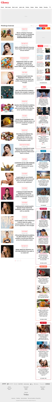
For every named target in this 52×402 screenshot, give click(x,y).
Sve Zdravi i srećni (43, 319)
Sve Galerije (43, 147)
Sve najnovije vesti (43, 82)
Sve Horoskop (43, 205)
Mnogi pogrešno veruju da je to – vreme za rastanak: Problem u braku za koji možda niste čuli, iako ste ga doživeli (43, 354)
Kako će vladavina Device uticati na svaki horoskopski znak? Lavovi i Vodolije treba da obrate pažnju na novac (40, 58)
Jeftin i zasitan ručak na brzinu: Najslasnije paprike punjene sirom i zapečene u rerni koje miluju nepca (41, 78)
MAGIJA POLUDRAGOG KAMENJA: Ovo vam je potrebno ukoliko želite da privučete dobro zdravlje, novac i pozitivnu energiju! (25, 107)
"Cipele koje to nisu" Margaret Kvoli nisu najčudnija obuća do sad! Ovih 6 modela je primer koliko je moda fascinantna (43, 102)
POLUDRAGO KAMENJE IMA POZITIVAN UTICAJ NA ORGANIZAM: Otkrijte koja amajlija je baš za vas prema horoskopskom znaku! (24, 137)
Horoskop (46, 7)
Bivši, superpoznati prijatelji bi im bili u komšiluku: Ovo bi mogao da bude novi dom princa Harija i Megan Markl (40, 65)
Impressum (13, 398)
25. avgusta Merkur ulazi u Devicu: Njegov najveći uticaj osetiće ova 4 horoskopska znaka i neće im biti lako (43, 183)
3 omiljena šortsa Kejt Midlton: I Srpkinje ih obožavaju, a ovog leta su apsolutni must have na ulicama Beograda (43, 241)
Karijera (32, 7)
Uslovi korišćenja (24, 398)
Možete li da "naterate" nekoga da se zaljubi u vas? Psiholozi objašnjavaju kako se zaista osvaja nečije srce (43, 337)
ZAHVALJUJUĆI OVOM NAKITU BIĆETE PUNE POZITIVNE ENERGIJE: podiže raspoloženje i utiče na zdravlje (24, 208)
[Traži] (50, 7)
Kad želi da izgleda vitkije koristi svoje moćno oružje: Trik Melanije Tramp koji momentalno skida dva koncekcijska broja (43, 223)
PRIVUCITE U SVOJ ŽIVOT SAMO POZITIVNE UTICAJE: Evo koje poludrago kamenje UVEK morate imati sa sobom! (24, 151)
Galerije (40, 7)
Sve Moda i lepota (43, 263)
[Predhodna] (29, 26)
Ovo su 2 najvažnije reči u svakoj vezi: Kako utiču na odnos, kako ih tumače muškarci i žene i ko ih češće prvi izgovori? (43, 372)
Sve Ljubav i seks (43, 378)
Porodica (27, 7)
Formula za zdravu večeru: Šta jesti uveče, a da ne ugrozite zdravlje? (43, 296)
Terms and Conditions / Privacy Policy (34, 398)
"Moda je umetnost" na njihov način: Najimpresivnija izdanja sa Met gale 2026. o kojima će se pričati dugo (43, 139)
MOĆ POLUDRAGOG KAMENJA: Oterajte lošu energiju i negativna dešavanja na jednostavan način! (24, 92)
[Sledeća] (34, 26)
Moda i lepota (8, 7)
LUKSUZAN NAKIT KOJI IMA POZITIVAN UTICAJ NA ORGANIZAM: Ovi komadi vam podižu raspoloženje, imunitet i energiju (25, 79)
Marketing (18, 398)
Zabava (36, 7)
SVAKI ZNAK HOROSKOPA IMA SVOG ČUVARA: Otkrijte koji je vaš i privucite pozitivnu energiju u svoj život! (25, 122)
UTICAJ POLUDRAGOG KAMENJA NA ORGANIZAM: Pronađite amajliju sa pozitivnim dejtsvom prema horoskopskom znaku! (24, 237)
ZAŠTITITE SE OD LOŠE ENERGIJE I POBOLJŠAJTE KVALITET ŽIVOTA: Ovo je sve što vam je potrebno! (24, 165)
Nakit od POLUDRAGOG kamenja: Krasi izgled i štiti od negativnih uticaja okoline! (24, 48)
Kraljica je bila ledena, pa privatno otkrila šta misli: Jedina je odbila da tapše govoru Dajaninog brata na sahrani (40, 51)
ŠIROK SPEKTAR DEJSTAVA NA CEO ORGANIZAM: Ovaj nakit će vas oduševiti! (24, 251)
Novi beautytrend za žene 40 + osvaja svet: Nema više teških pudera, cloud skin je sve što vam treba (43, 257)
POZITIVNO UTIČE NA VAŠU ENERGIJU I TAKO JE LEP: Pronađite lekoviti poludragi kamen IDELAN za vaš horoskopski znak (25, 65)
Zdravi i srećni (15, 7)
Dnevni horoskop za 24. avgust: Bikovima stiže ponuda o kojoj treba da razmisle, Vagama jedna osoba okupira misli (43, 200)
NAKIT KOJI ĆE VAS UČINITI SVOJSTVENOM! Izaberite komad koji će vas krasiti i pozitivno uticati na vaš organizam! (24, 180)
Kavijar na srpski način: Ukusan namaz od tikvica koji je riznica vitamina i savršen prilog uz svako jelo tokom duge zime (43, 313)
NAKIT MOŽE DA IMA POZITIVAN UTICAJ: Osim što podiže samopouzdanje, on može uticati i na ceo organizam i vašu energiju (24, 223)
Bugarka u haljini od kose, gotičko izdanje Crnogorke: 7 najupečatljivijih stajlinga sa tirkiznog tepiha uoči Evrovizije (43, 119)
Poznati (2, 7)
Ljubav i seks (21, 7)
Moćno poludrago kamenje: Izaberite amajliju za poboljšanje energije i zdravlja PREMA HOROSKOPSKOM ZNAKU (24, 35)
